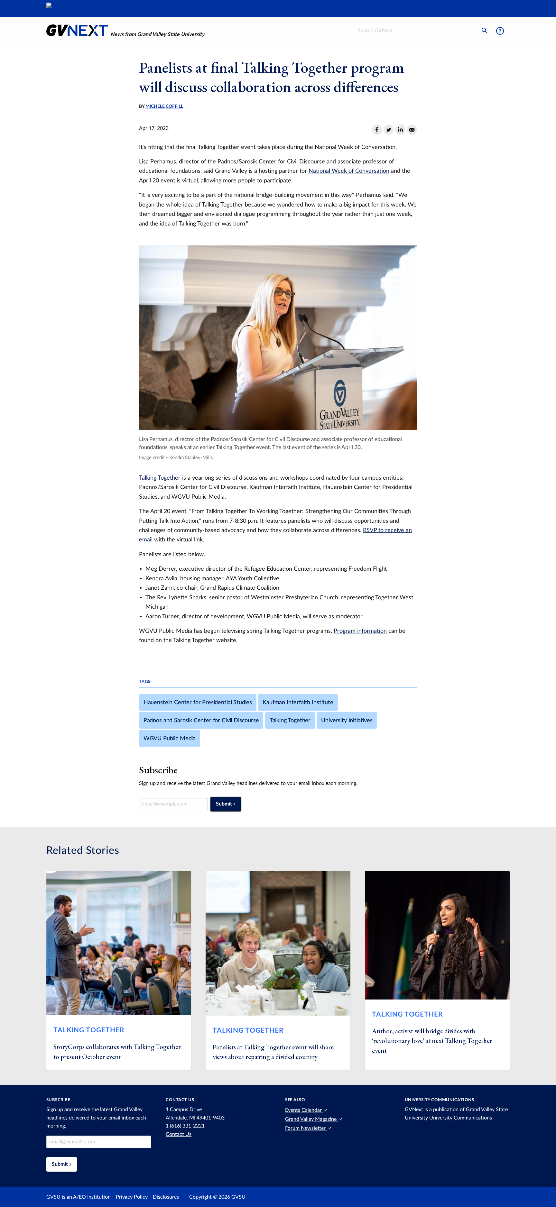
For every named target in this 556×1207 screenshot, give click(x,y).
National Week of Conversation (349, 171)
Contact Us (178, 1134)
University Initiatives (346, 720)
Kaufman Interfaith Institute (298, 702)
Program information (360, 631)
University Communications (460, 1117)
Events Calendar (304, 1110)
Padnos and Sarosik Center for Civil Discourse (201, 720)
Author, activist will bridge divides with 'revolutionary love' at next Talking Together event (432, 1041)
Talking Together (160, 478)
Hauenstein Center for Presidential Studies (198, 702)
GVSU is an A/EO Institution (78, 1197)
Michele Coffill (164, 106)
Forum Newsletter (306, 1128)
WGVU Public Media (170, 738)
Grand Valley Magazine (311, 1119)
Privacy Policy (132, 1197)
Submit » (226, 803)
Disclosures (166, 1197)
